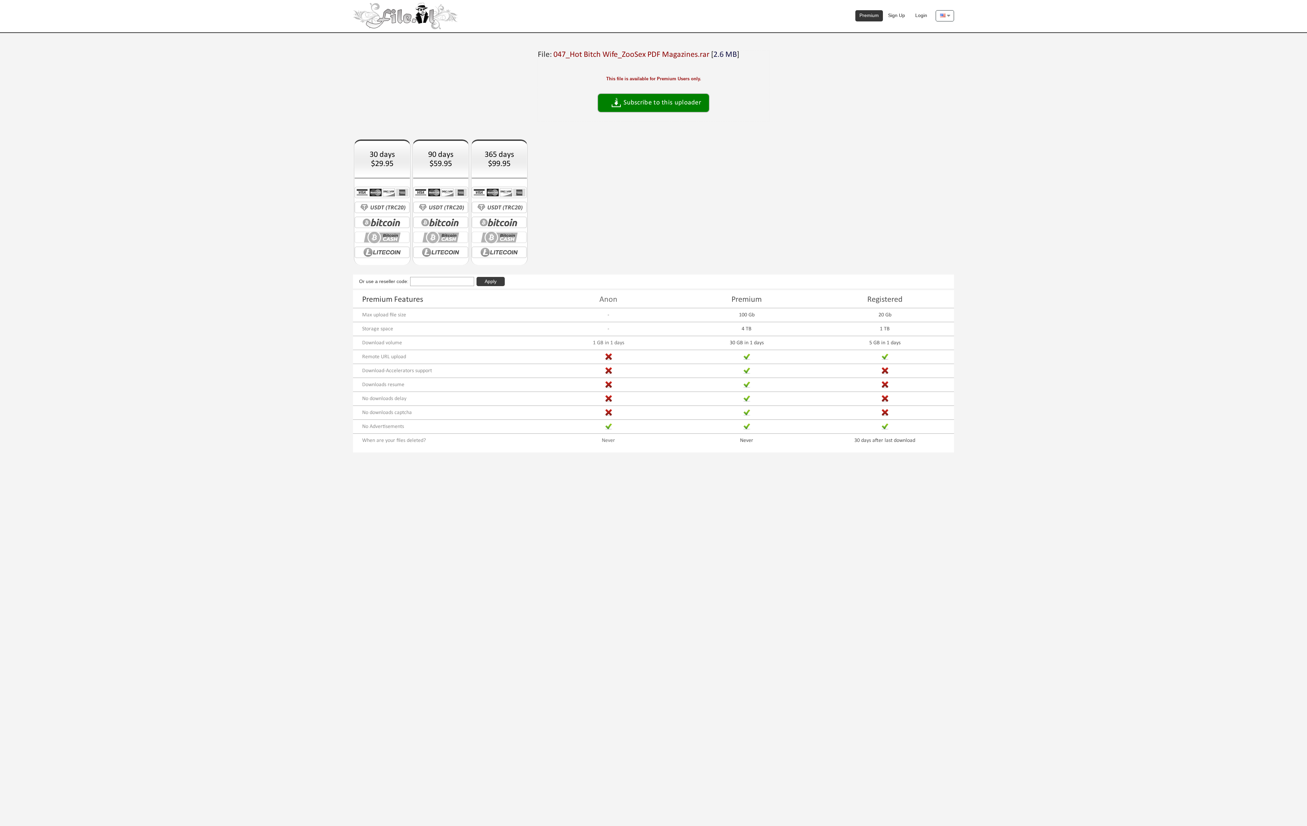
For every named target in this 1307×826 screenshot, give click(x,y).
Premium (869, 15)
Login (921, 15)
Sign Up (896, 15)
